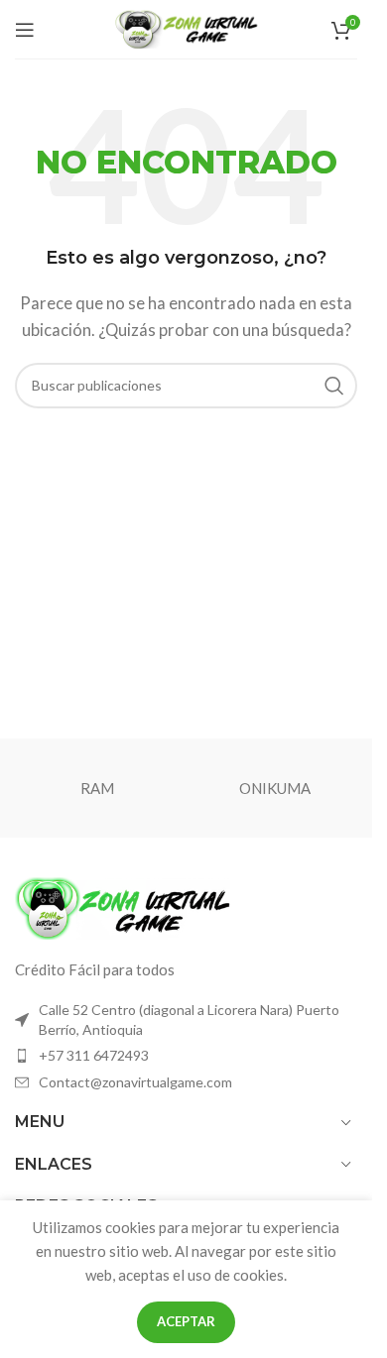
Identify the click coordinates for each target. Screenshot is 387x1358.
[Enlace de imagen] (124, 906)
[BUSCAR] (334, 385)
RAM (97, 788)
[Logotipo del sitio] (186, 27)
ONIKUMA (275, 788)
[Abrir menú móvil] (25, 30)
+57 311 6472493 (94, 1055)
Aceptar (186, 1321)
